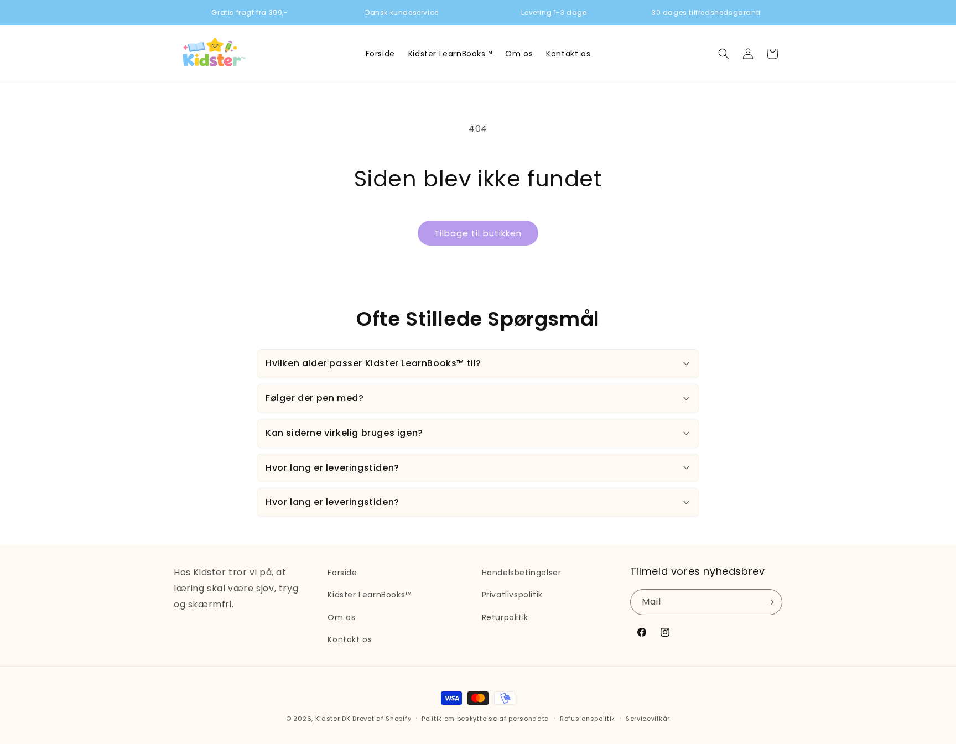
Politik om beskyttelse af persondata (485, 718)
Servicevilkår (648, 718)
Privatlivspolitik (512, 594)
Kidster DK (333, 718)
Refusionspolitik (587, 718)
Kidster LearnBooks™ (369, 594)
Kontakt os (350, 639)
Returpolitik (505, 617)
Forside (342, 572)
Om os (341, 617)
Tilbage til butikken (478, 233)
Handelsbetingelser (522, 572)
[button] (723, 53)
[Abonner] (769, 602)
